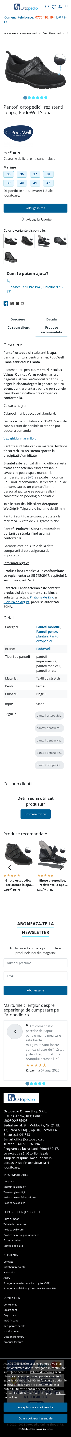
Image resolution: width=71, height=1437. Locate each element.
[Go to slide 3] (33, 97)
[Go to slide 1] (25, 98)
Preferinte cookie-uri (35, 1429)
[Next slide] (61, 867)
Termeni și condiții (14, 1192)
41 (35, 183)
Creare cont (10, 1310)
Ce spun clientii (19, 327)
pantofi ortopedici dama (52, 715)
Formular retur (12, 1240)
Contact (8, 1261)
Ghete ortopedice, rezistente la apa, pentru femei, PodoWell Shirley (18, 883)
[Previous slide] (10, 867)
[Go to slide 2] (29, 97)
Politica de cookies (42, 1372)
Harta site (9, 1272)
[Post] (13, 303)
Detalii (51, 319)
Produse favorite (13, 1342)
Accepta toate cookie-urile (35, 1407)
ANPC (7, 1277)
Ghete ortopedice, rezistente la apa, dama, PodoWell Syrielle (52, 883)
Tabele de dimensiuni (16, 1224)
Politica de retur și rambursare (21, 1235)
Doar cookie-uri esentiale (35, 1418)
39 (8, 183)
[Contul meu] (60, 7)
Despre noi (10, 1181)
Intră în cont (11, 1320)
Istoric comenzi (12, 1331)
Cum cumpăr (11, 1219)
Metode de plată (13, 1245)
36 (22, 174)
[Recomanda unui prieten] (23, 303)
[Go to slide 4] (37, 97)
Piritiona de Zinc (42, 597)
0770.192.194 (45, 17)
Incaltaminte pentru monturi (20, 33)
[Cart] (66, 7)
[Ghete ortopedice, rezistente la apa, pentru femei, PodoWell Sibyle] (60, 240)
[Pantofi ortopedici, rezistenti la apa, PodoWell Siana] (10, 240)
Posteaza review (36, 814)
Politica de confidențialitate (20, 1197)
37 (35, 174)
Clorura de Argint (16, 602)
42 (48, 183)
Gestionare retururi (15, 1336)
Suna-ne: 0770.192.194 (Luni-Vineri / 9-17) (35, 289)
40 (22, 183)
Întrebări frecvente (14, 1267)
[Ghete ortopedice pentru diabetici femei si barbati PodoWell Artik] (10, 257)
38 (48, 174)
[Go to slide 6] (45, 97)
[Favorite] (54, 7)
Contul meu (10, 1304)
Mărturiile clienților (15, 1186)
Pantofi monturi (51, 33)
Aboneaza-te (35, 990)
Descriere (17, 319)
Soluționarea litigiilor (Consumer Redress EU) (30, 1288)
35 (8, 174)
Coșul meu (10, 1315)
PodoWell (43, 649)
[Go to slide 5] (41, 97)
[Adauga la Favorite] (29, 864)
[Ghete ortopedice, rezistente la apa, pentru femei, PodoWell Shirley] (27, 240)
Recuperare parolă (14, 1326)
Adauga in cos (35, 208)
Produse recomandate (51, 329)
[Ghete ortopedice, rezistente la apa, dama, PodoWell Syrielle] (43, 240)
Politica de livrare (13, 1229)
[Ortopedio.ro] (27, 7)
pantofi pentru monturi (52, 728)
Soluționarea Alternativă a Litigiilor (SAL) (27, 1283)
